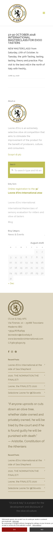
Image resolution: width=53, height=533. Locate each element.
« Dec (11, 283)
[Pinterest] (16, 351)
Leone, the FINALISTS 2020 (22, 386)
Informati (15, 521)
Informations (37, 525)
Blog (10, 222)
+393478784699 (16, 330)
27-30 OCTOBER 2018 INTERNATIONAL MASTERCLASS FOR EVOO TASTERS (25, 38)
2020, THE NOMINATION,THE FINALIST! (23, 377)
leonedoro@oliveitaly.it (20, 334)
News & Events (16, 234)
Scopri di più (14, 154)
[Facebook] (8, 351)
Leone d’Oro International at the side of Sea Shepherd (25, 367)
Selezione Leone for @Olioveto (24, 392)
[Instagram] (12, 351)
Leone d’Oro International (21, 202)
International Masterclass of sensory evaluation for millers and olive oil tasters (26, 212)
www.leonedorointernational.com (25, 338)
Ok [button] (14, 529)
